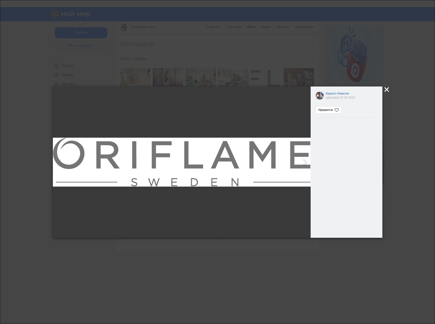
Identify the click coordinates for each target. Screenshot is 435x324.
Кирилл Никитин (337, 93)
